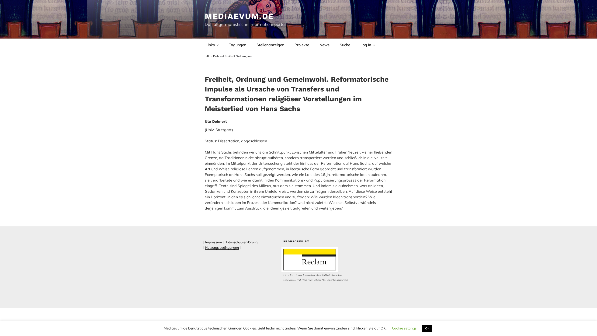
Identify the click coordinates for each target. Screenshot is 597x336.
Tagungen (237, 44)
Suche (345, 44)
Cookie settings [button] (404, 328)
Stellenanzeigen (270, 44)
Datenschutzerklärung (241, 242)
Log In (366, 44)
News (324, 44)
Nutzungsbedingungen (222, 247)
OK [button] (427, 328)
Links (210, 44)
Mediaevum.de (239, 16)
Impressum (213, 242)
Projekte (302, 44)
